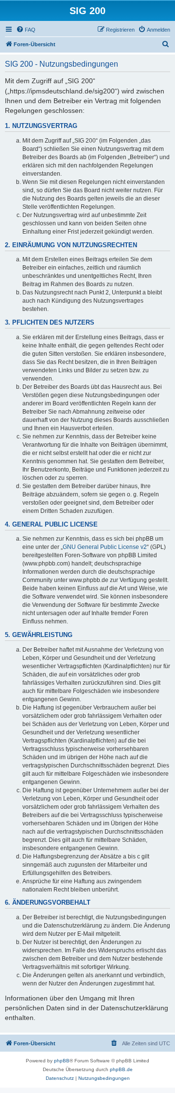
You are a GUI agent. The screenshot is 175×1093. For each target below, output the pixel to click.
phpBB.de (121, 1069)
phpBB (62, 1060)
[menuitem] (25, 30)
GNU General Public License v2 (105, 547)
